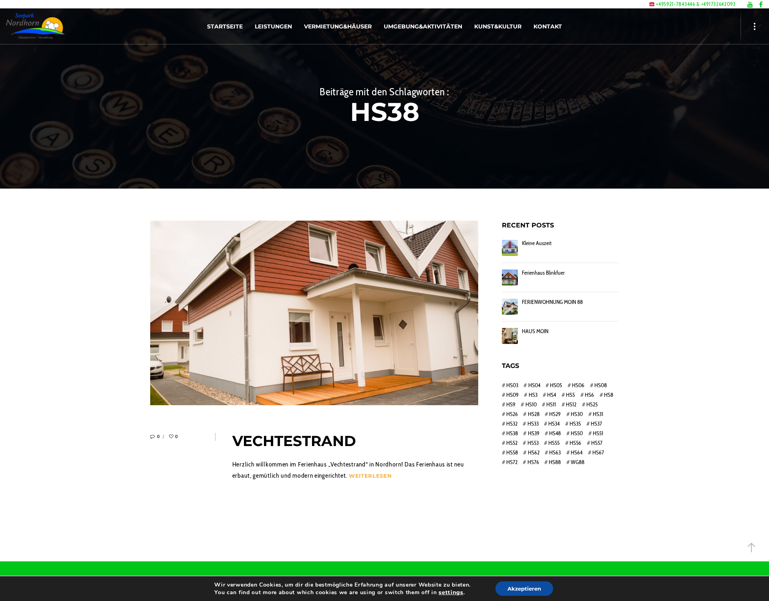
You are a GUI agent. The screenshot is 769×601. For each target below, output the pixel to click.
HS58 (512, 452)
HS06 (578, 385)
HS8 (608, 394)
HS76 (533, 462)
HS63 (555, 452)
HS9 (510, 404)
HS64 (576, 452)
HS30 (577, 414)
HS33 (532, 423)
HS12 (571, 404)
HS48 (555, 433)
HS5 (570, 394)
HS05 (556, 385)
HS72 (511, 462)
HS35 (575, 423)
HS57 (596, 442)
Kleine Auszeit (537, 243)
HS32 (511, 423)
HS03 (512, 385)
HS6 (589, 394)
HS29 (555, 414)
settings (451, 592)
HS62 (533, 452)
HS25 (592, 404)
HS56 (575, 442)
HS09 (512, 394)
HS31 (598, 414)
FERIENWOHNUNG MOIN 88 (552, 302)
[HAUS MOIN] (510, 336)
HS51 (598, 433)
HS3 (533, 394)
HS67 (598, 452)
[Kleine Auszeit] (510, 248)
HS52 (511, 442)
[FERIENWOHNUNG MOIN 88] (510, 307)
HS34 (554, 423)
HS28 (533, 414)
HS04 (534, 385)
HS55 (554, 442)
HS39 (533, 433)
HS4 (551, 394)
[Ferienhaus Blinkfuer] (510, 277)
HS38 (512, 433)
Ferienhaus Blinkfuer (543, 272)
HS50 (577, 433)
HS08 (600, 385)
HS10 (530, 404)
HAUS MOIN (535, 331)
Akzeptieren (524, 588)
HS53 (532, 442)
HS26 (512, 414)
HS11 (551, 404)
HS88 (555, 462)
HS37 (596, 423)
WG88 (577, 462)
